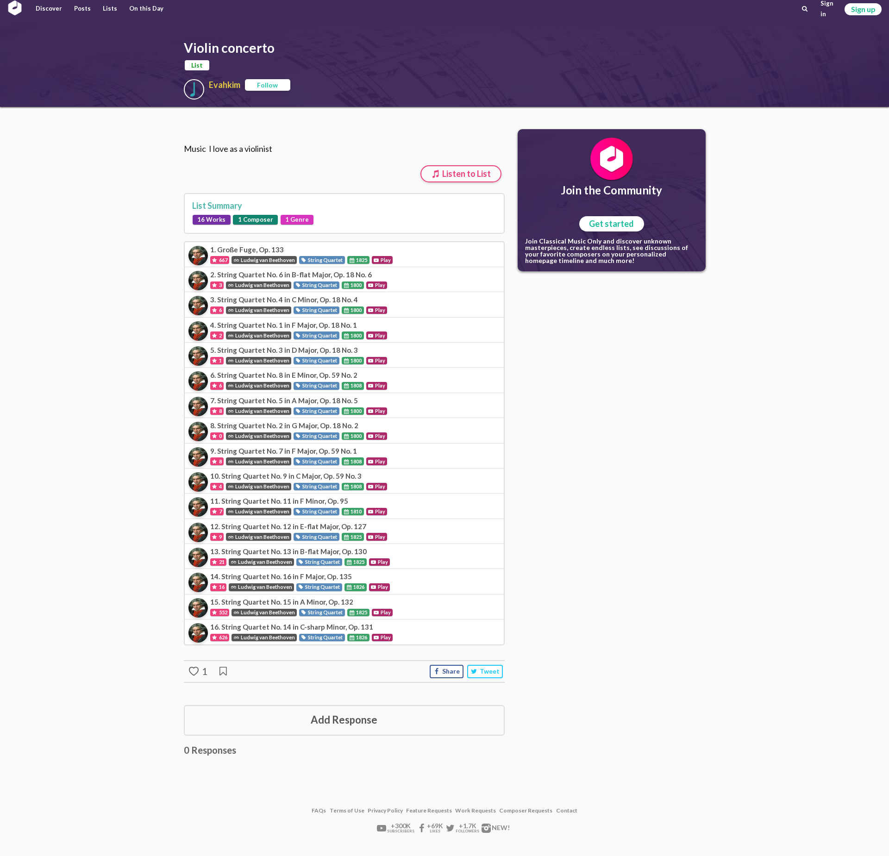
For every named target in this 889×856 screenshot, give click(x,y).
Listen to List (466, 174)
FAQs (319, 810)
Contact (566, 810)
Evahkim (224, 85)
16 (221, 587)
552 (222, 612)
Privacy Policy (385, 810)
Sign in (826, 9)
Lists (110, 8)
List (197, 65)
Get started (611, 224)
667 (222, 260)
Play (385, 260)
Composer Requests (525, 810)
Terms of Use (347, 810)
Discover (49, 8)
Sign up (863, 9)
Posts (82, 8)
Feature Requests (429, 810)
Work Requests (475, 810)
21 (221, 562)
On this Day (146, 8)
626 (222, 637)
